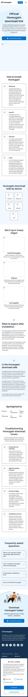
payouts (16, 376)
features (11, 335)
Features (4, 656)
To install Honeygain (14, 88)
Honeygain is (8, 330)
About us (17, 656)
